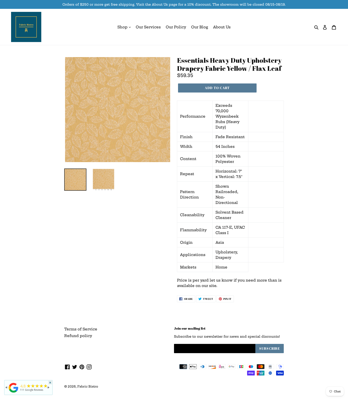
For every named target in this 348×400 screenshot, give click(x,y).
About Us (222, 27)
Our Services (148, 27)
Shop (122, 27)
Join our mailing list (190, 328)
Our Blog (199, 27)
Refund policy (78, 335)
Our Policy (176, 27)
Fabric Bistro (87, 386)
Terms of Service (80, 329)
